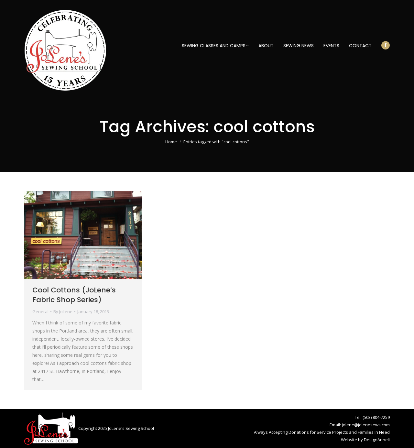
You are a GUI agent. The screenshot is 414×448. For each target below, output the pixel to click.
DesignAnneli (377, 440)
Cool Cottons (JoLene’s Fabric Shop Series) (74, 295)
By (62, 311)
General (40, 311)
